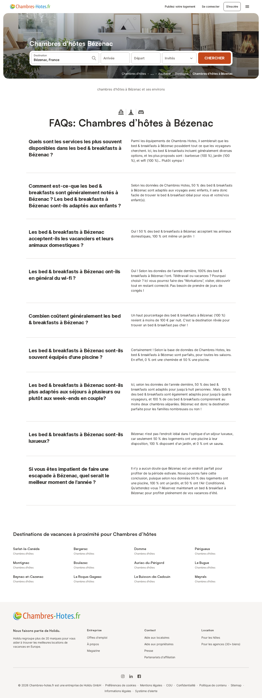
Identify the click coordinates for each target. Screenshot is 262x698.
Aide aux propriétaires (158, 644)
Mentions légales (151, 685)
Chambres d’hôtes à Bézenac (213, 73)
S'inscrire (232, 6)
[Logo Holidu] (30, 6)
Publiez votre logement (180, 6)
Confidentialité (185, 685)
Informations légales (118, 691)
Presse (148, 650)
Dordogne (181, 73)
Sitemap (236, 685)
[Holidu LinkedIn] (131, 676)
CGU (169, 685)
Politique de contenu (212, 685)
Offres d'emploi (97, 637)
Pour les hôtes (210, 637)
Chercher (214, 58)
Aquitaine (164, 73)
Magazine (93, 650)
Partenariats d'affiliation (159, 657)
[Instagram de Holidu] (122, 676)
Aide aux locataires (156, 637)
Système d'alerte (146, 691)
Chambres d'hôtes (134, 73)
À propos (93, 644)
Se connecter (210, 6)
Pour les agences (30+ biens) (220, 644)
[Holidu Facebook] (139, 676)
